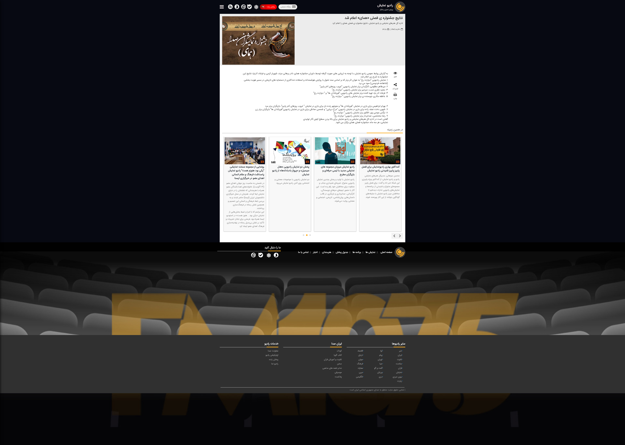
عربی (361, 372)
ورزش (379, 372)
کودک (339, 351)
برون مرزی (397, 377)
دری (380, 377)
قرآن (400, 368)
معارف (360, 368)
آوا (381, 351)
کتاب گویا (338, 355)
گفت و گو (378, 368)
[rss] (230, 7)
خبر (400, 351)
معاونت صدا (273, 351)
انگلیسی (359, 377)
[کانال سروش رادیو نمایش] (276, 256)
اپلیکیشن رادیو (272, 355)
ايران (400, 355)
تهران (380, 359)
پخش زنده (271, 6)
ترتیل (360, 355)
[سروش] (249, 7)
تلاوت (399, 359)
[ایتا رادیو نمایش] (253, 256)
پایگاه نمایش (286, 6)
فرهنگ (360, 364)
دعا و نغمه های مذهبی (332, 368)
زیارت (399, 381)
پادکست (338, 377)
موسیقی (338, 372)
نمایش (399, 372)
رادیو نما (274, 364)
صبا (381, 364)
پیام (380, 355)
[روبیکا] (256, 7)
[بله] (236, 7)
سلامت (399, 364)
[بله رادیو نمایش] (260, 256)
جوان (360, 359)
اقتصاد (360, 351)
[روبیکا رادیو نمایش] (268, 256)
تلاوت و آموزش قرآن (333, 359)
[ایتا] (243, 7)
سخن (339, 364)
